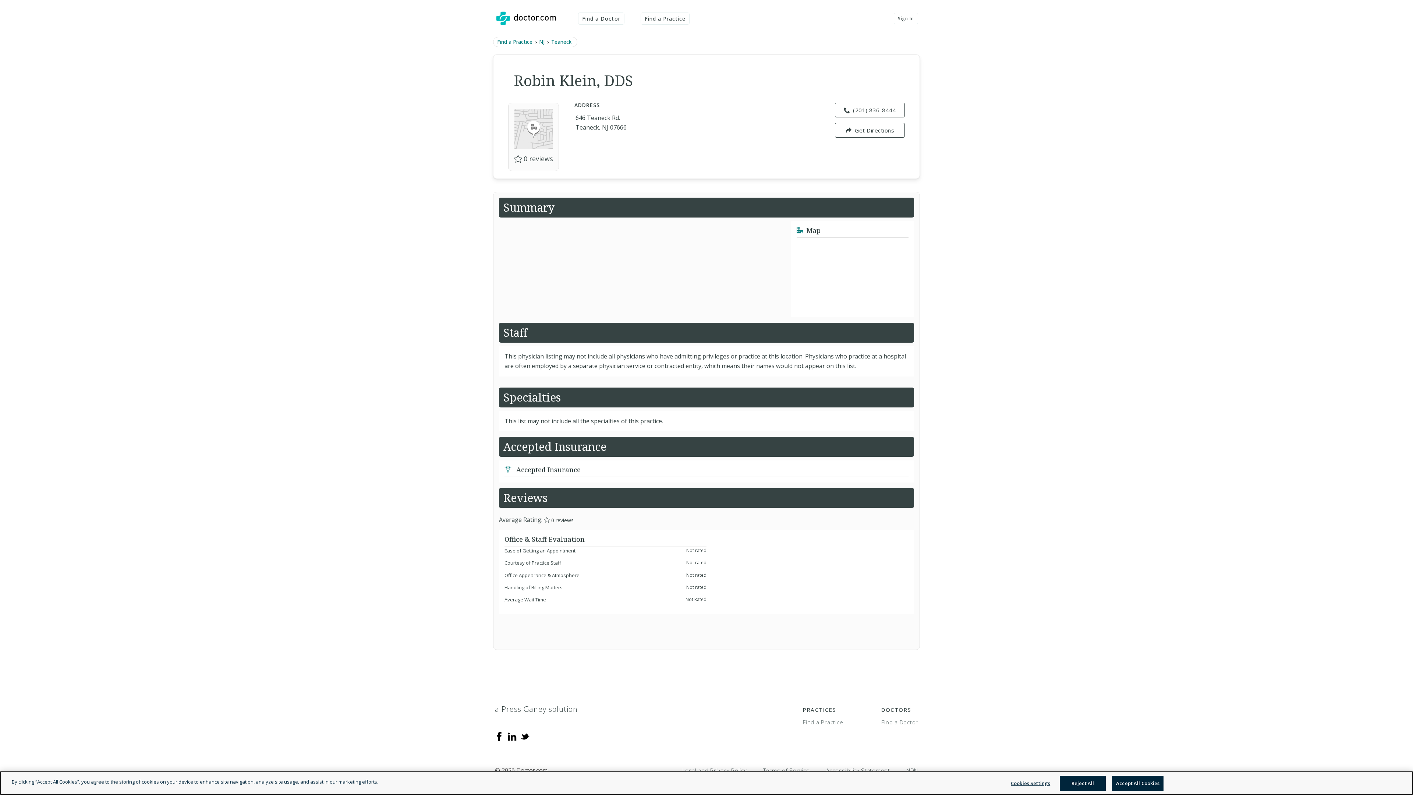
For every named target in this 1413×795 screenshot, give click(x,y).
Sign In (906, 18)
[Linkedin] (512, 736)
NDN (912, 770)
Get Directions (874, 130)
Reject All (1083, 783)
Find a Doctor (601, 18)
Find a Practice (665, 18)
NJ (542, 41)
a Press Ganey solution (536, 709)
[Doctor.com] (526, 18)
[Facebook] (499, 736)
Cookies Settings (1030, 783)
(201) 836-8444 (874, 110)
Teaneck (561, 41)
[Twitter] (525, 736)
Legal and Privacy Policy (715, 770)
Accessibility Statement (858, 770)
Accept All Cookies (1137, 783)
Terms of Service (786, 770)
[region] (706, 783)
